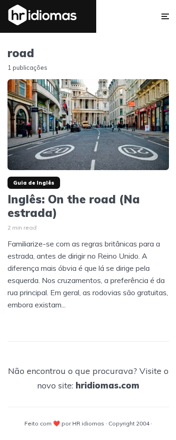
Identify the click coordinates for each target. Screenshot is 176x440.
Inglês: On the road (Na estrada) (74, 206)
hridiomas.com (107, 385)
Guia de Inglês (33, 182)
